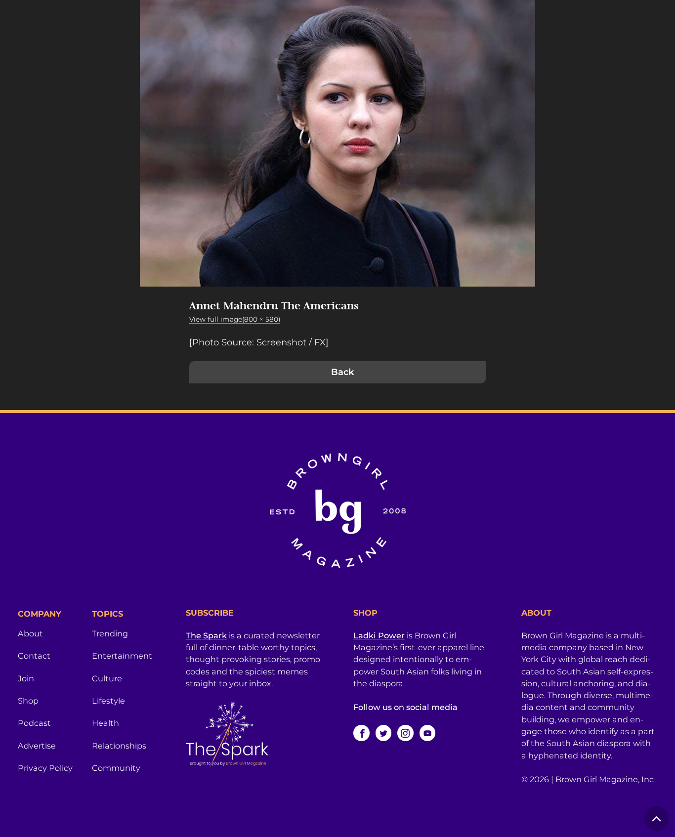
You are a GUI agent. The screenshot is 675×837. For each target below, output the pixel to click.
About (30, 633)
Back (342, 372)
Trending (110, 633)
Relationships (119, 746)
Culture (107, 678)
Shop (28, 701)
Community (116, 768)
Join (26, 678)
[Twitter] (383, 733)
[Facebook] (361, 733)
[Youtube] (427, 733)
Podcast (34, 723)
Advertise (37, 746)
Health (105, 723)
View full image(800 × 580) (234, 319)
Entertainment (122, 656)
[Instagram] (405, 733)
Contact (34, 656)
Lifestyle (108, 701)
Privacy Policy (45, 768)
